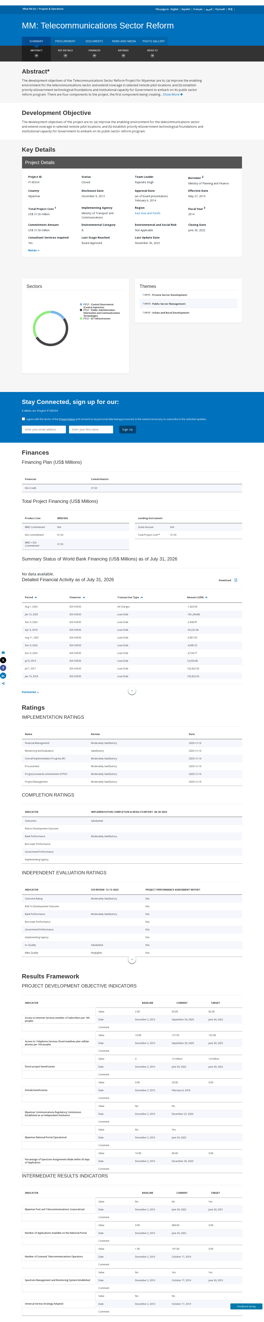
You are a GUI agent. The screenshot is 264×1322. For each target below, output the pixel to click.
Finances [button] (94, 50)
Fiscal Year (196, 208)
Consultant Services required (48, 237)
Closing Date (197, 225)
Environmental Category (99, 225)
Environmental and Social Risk (156, 225)
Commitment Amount (43, 225)
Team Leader (144, 177)
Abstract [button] (36, 50)
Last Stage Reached (96, 237)
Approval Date (145, 191)
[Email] (3, 652)
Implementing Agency (97, 208)
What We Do (29, 8)
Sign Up (127, 429)
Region (140, 208)
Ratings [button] (123, 50)
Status (86, 177)
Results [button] (152, 50)
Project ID (35, 177)
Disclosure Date (93, 191)
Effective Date (198, 191)
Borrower (195, 177)
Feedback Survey (246, 1306)
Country (33, 191)
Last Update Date (147, 237)
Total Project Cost (42, 208)
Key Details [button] (65, 50)
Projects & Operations (51, 8)
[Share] (3, 668)
